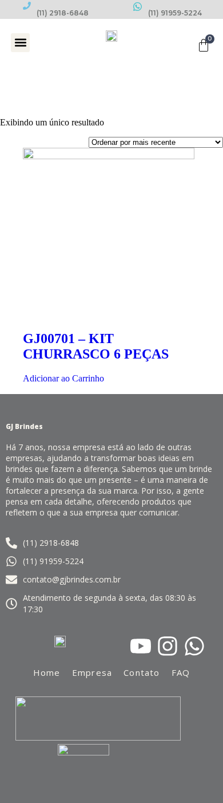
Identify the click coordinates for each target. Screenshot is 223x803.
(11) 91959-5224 (175, 13)
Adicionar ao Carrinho (63, 378)
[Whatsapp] (194, 646)
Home (47, 672)
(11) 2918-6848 (63, 13)
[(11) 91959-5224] (137, 6)
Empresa (92, 672)
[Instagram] (167, 646)
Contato (142, 672)
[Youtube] (141, 646)
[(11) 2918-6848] (27, 6)
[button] (20, 42)
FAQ (181, 672)
